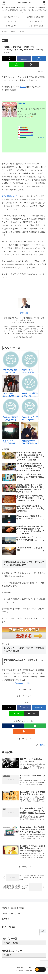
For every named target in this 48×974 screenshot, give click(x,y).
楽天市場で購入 (24, 129)
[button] (31, 64)
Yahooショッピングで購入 (26, 132)
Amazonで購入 (23, 127)
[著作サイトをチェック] (13, 725)
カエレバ (42, 137)
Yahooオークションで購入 (26, 135)
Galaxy (23, 87)
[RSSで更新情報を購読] (24, 731)
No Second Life (24, 3)
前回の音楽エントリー (11, 196)
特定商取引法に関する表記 (13, 908)
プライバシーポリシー (11, 913)
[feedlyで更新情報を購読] (35, 725)
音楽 (5, 40)
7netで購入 (23, 137)
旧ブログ (5, 919)
